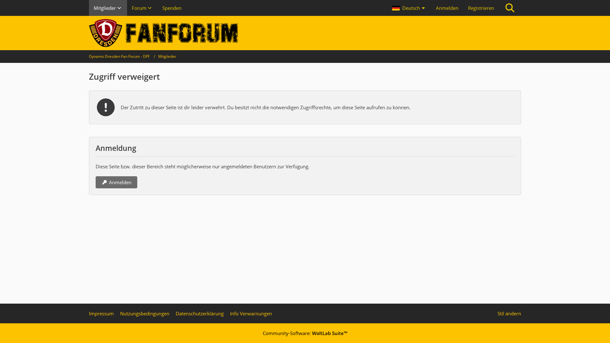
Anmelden (447, 8)
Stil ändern (509, 313)
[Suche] (510, 8)
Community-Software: (305, 333)
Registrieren (481, 8)
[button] (409, 8)
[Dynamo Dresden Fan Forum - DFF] (305, 33)
